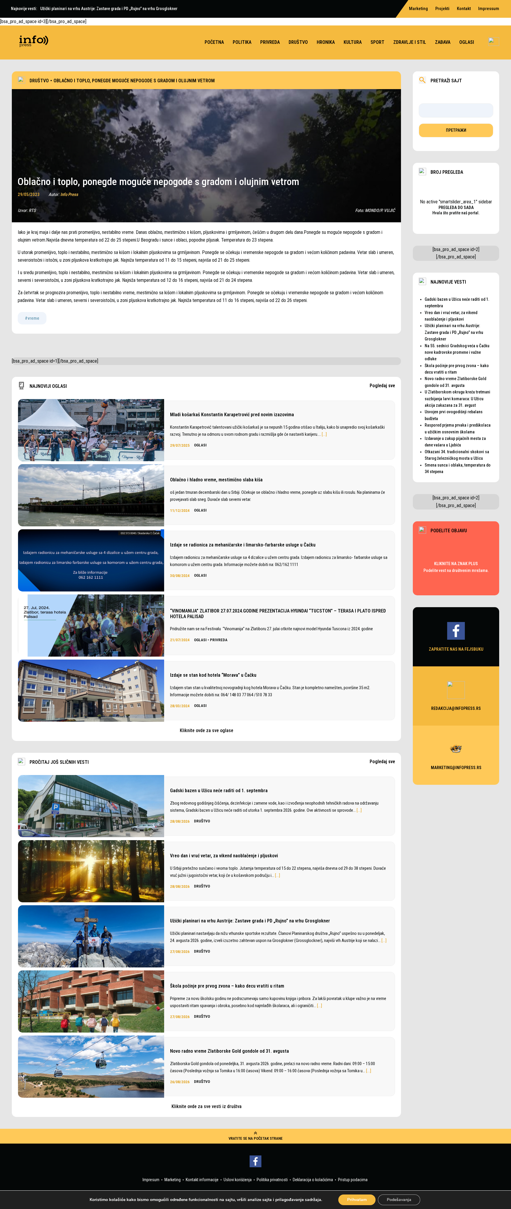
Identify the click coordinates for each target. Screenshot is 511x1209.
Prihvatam (357, 1199)
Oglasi (466, 42)
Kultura (353, 42)
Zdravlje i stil (409, 42)
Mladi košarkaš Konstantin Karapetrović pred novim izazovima (232, 414)
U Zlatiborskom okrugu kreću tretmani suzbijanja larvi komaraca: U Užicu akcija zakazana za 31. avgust (457, 399)
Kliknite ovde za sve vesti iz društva (207, 1106)
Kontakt (464, 8)
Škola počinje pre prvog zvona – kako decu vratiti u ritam (227, 986)
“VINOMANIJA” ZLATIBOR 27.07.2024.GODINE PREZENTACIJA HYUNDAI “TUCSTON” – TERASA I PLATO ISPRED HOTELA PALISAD (278, 613)
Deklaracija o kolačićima (313, 1179)
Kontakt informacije (202, 1179)
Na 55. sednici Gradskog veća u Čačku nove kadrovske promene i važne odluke (457, 352)
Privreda (270, 42)
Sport (377, 42)
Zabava (442, 42)
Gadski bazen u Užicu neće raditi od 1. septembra (219, 790)
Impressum (488, 8)
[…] (324, 434)
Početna (214, 42)
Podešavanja (399, 1199)
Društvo (298, 42)
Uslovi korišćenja (238, 1179)
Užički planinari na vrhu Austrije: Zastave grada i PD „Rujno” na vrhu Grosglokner (250, 921)
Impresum (151, 1179)
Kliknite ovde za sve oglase (206, 730)
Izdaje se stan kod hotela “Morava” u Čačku (213, 675)
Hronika (326, 42)
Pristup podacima (353, 1179)
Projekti (442, 8)
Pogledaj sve (382, 385)
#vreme (32, 318)
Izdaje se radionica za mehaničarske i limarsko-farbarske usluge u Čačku (243, 545)
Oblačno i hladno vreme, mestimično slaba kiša (216, 480)
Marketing (172, 1179)
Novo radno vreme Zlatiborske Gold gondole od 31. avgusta (229, 1051)
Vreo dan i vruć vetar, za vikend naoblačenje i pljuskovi (224, 855)
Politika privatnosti (272, 1179)
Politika (242, 42)
